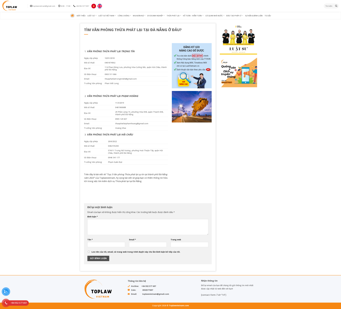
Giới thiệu (81, 15)
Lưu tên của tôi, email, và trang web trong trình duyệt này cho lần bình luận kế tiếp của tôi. (136, 252)
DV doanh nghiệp (155, 15)
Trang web (176, 239)
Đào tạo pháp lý (233, 15)
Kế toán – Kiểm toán (192, 15)
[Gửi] (336, 6)
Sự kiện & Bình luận (254, 15)
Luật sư (91, 15)
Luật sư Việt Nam (106, 15)
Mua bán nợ (138, 15)
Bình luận (92, 216)
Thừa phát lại (173, 15)
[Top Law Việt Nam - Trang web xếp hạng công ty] (13, 6)
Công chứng (123, 15)
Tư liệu (268, 15)
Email (132, 239)
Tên (90, 239)
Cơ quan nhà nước (214, 15)
